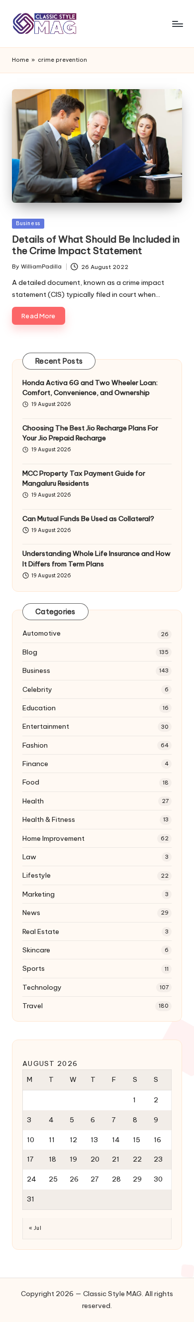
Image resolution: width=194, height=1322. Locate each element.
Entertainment (45, 726)
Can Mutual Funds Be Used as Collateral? (88, 518)
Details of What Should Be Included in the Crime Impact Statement (96, 245)
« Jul (35, 1228)
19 (73, 1159)
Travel (32, 1005)
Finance (35, 763)
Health (33, 800)
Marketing (38, 894)
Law (29, 856)
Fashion (35, 745)
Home (20, 59)
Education (39, 707)
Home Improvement (53, 838)
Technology (42, 987)
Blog (29, 652)
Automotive (41, 633)
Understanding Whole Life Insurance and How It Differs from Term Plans (96, 558)
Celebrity (37, 689)
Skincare (36, 949)
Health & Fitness (48, 819)
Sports (33, 968)
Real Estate (40, 931)
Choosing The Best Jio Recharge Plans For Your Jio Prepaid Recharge (90, 432)
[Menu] (177, 23)
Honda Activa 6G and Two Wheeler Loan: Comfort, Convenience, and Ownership (90, 387)
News (31, 912)
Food (30, 782)
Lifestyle (36, 875)
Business (28, 223)
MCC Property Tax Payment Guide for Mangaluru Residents (83, 478)
